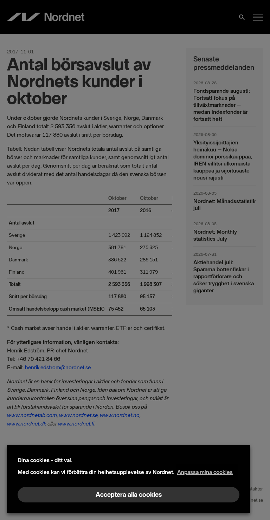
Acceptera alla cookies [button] (129, 495)
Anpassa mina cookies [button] (205, 472)
